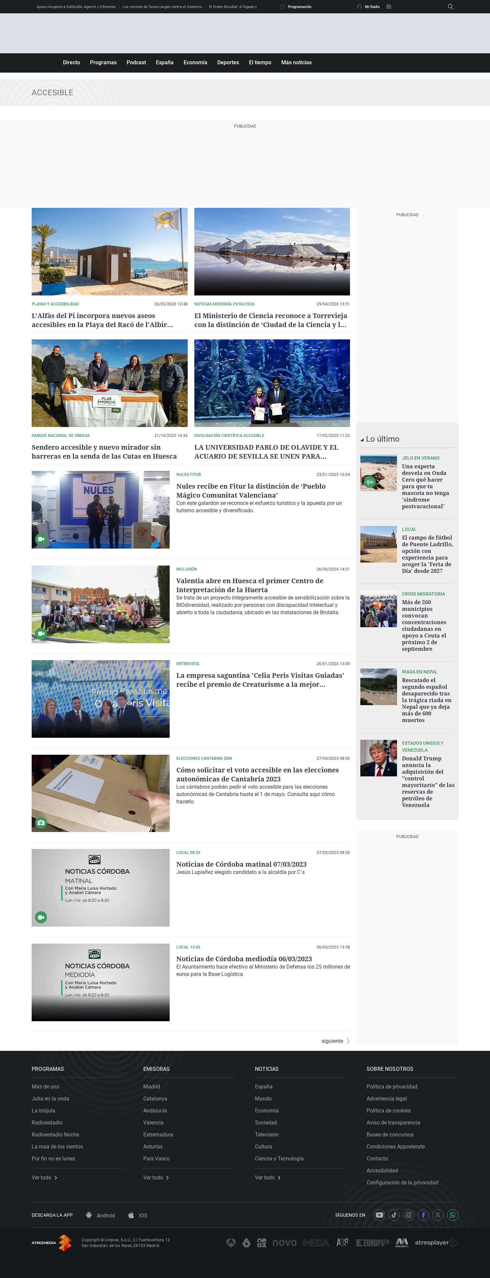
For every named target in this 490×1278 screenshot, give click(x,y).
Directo (71, 62)
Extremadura (158, 1134)
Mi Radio (372, 7)
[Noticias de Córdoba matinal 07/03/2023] (101, 888)
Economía (195, 62)
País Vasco (156, 1158)
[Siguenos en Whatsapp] (452, 1215)
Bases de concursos (390, 1134)
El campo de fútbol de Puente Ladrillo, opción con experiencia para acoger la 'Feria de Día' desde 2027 (427, 554)
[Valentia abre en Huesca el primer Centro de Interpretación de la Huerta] (101, 604)
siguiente (332, 1041)
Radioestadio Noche (55, 1134)
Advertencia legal (387, 1098)
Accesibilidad (382, 1170)
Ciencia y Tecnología (279, 1158)
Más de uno (45, 1086)
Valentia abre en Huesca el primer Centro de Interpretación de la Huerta (249, 585)
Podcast (136, 62)
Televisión (267, 1134)
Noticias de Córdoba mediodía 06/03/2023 (244, 958)
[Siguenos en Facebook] (423, 1215)
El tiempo (260, 62)
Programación (299, 7)
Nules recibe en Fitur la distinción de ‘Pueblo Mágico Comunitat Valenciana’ (251, 491)
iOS (142, 1215)
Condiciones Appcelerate (396, 1146)
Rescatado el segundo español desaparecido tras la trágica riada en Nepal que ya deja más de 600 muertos (427, 700)
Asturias (153, 1146)
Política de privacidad (392, 1086)
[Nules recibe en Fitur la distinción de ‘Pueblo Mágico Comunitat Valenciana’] (101, 510)
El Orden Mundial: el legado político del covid (246, 7)
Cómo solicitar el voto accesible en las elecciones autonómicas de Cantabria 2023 (257, 774)
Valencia (153, 1122)
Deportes (228, 62)
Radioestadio (47, 1122)
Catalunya (155, 1098)
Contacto (377, 1158)
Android (105, 1215)
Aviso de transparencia (393, 1122)
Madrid (151, 1086)
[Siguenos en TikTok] (394, 1215)
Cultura (263, 1146)
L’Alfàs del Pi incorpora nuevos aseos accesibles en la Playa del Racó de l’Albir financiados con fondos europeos (99, 324)
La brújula (43, 1110)
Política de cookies (389, 1110)
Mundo (263, 1098)
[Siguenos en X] (438, 1215)
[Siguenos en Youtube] (379, 1215)
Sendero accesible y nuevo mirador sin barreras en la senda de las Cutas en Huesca (104, 452)
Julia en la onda (50, 1098)
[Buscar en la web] (451, 6)
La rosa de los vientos (57, 1146)
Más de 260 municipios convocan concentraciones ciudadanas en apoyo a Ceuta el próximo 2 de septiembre (424, 625)
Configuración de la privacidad (402, 1182)
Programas (103, 62)
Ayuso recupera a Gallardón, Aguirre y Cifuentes (76, 7)
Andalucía (155, 1110)
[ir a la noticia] (378, 473)
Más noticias (296, 62)
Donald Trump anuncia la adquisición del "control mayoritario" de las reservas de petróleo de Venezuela (428, 782)
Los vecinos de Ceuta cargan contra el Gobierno (162, 7)
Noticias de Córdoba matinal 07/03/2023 (241, 864)
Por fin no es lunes (53, 1158)
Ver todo (41, 1177)
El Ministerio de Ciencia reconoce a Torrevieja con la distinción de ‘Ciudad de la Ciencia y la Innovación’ (270, 324)
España (165, 62)
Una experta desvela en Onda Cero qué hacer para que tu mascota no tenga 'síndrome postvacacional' (425, 486)
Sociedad (266, 1122)
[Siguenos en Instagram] (408, 1215)
